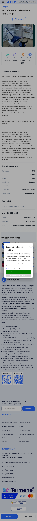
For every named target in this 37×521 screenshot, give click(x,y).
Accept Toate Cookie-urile (18, 272)
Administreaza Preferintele (18, 275)
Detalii (7, 269)
